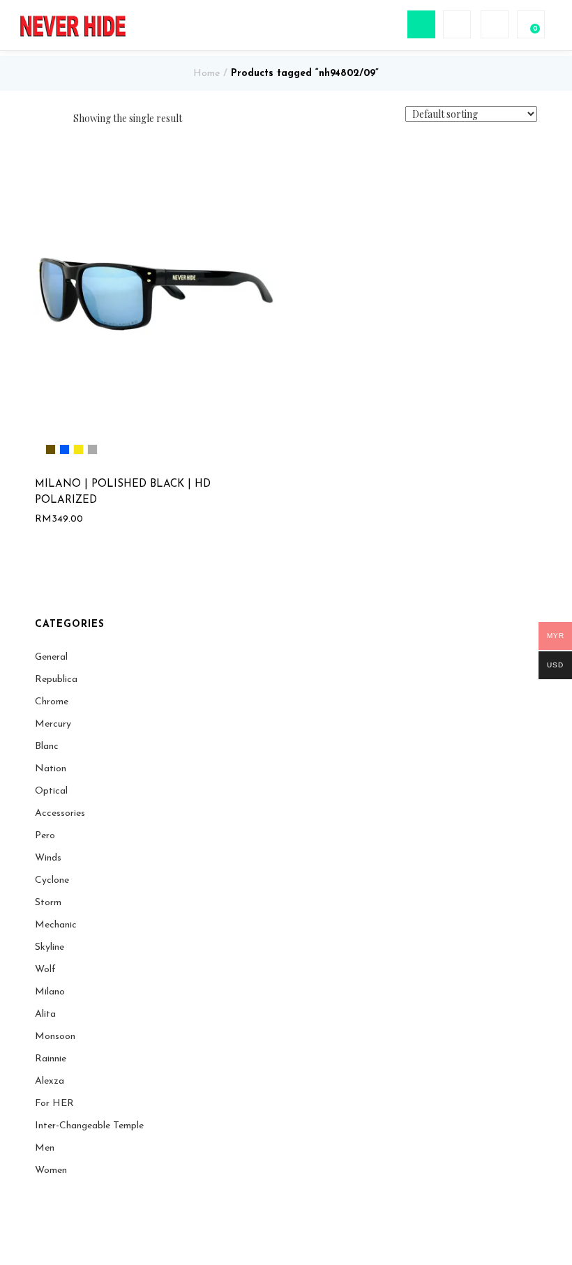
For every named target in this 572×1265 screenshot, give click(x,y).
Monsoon (55, 1036)
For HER (54, 1103)
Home (206, 73)
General (51, 657)
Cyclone (52, 880)
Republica (56, 679)
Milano (50, 992)
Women (51, 1170)
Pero (45, 836)
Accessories (60, 813)
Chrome (51, 702)
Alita (45, 1014)
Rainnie (50, 1059)
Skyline (49, 947)
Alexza (49, 1081)
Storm (48, 902)
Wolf (45, 969)
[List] (58, 118)
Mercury (53, 724)
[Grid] (39, 119)
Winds (48, 858)
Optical (51, 791)
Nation (50, 769)
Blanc (47, 746)
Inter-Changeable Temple (89, 1126)
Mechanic (56, 925)
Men (44, 1148)
